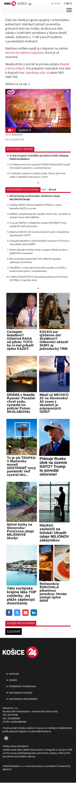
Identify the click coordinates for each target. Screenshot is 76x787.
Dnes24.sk (17, 134)
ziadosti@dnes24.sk (40, 731)
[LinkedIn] (34, 613)
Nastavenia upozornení (22, 699)
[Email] (25, 613)
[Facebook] (9, 613)
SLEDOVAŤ (13, 631)
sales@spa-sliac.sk (37, 73)
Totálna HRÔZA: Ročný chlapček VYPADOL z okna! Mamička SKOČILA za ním (36, 206)
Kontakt (13, 673)
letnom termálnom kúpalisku (24, 53)
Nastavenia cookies (20, 692)
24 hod (52, 189)
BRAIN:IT (7, 769)
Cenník (12, 680)
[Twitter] (17, 613)
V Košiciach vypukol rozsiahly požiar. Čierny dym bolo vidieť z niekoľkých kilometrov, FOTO (38, 175)
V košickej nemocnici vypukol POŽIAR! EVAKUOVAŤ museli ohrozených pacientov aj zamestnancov (40, 166)
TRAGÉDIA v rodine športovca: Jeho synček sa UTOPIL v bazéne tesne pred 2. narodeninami (38, 269)
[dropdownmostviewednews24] (38, 288)
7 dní (43, 189)
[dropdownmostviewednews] (38, 183)
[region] (30, 4)
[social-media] (5, 738)
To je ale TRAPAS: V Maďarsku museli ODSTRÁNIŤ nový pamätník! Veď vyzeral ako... (38, 224)
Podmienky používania (22, 686)
